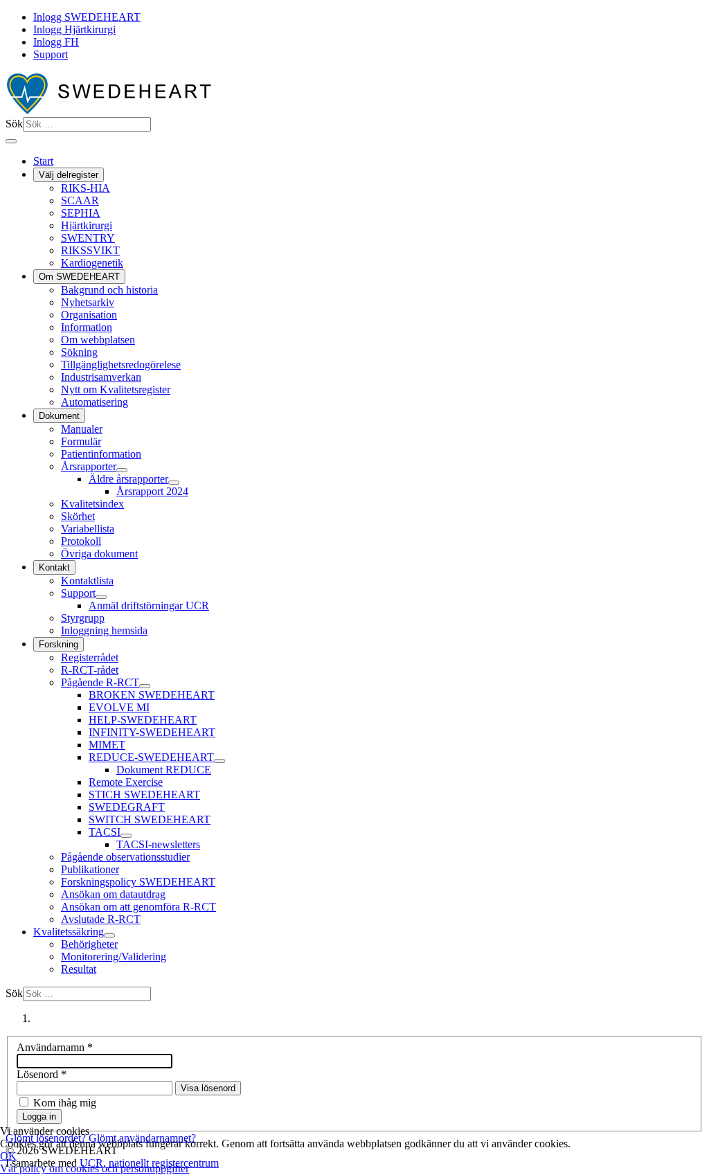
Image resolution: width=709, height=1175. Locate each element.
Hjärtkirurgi (86, 225)
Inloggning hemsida (104, 630)
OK (8, 1156)
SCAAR (80, 200)
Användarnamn (55, 1047)
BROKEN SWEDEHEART (152, 695)
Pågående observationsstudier (125, 857)
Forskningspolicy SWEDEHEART (138, 882)
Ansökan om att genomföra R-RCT (138, 907)
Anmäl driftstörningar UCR (149, 605)
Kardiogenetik (92, 263)
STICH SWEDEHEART (144, 794)
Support (50, 54)
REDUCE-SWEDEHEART (151, 757)
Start (43, 161)
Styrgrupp (83, 618)
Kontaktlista (87, 580)
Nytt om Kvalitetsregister (115, 389)
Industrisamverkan (101, 377)
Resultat (78, 969)
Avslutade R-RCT (101, 919)
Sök (14, 123)
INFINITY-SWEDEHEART (152, 732)
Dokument (59, 416)
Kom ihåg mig (64, 1103)
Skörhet (78, 516)
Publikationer (90, 869)
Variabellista (87, 529)
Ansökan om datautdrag (113, 894)
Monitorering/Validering (113, 956)
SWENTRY (88, 238)
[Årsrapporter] (121, 470)
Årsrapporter (88, 466)
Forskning (58, 644)
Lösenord (41, 1074)
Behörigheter (89, 944)
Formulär (81, 441)
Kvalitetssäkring (68, 932)
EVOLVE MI (119, 707)
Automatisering (94, 402)
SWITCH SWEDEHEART (149, 819)
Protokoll (81, 541)
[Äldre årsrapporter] (173, 483)
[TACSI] (126, 836)
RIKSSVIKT (90, 250)
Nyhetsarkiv (87, 302)
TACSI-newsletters (158, 844)
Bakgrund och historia (109, 290)
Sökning (79, 352)
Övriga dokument (99, 553)
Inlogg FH (56, 42)
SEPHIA (80, 213)
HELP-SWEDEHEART (143, 720)
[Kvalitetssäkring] (109, 935)
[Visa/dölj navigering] (11, 141)
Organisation (89, 315)
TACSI (104, 832)
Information (86, 327)
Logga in (39, 1116)
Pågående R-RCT (100, 682)
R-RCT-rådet (89, 670)
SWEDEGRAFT (127, 807)
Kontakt (54, 567)
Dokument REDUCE (163, 769)
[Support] (101, 597)
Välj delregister (68, 175)
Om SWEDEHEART (79, 276)
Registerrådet (89, 657)
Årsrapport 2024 (152, 491)
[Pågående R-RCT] (144, 686)
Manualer (81, 429)
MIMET (107, 745)
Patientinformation (101, 454)
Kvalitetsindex (92, 504)
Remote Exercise (126, 782)
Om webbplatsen (98, 340)
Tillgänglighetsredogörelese (121, 364)
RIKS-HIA (85, 188)
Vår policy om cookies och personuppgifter (94, 1168)
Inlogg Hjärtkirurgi (74, 29)
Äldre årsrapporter (128, 479)
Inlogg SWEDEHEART (87, 17)
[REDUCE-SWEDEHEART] (219, 761)
